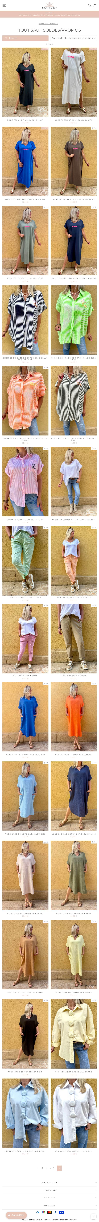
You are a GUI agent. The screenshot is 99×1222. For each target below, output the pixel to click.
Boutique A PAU (49, 1182)
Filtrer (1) (13, 38)
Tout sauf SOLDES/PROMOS (48, 24)
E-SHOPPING (49, 1198)
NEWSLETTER (49, 1205)
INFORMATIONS (49, 1190)
